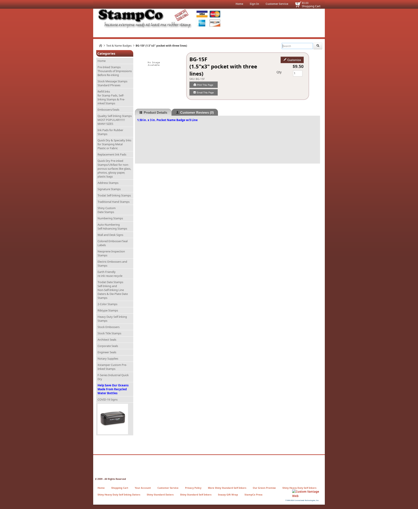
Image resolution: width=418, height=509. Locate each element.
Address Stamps (108, 183)
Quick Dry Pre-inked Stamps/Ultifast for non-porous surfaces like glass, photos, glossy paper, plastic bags (114, 168)
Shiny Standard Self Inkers (195, 494)
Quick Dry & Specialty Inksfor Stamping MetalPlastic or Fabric (114, 144)
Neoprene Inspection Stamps (111, 253)
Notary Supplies (108, 358)
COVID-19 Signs (108, 399)
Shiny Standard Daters (160, 494)
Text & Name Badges (119, 45)
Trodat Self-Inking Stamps (114, 195)
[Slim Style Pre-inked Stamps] (114, 419)
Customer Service (277, 4)
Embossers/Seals (108, 110)
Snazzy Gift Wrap (228, 494)
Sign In (254, 4)
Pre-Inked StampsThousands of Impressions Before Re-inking (115, 71)
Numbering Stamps (110, 218)
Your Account (143, 487)
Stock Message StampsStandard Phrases (112, 83)
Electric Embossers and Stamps (112, 263)
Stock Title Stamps (109, 333)
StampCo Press (253, 494)
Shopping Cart (311, 6)
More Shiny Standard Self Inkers (227, 487)
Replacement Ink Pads (112, 154)
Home (239, 4)
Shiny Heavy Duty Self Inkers (299, 487)
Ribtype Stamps (108, 310)
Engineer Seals (107, 352)
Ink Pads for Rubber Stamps (110, 132)
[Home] (100, 45)
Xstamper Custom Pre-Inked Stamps (112, 367)
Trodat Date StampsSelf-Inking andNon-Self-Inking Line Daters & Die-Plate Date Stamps (113, 290)
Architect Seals (107, 340)
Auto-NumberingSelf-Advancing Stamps (112, 226)
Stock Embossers (109, 327)
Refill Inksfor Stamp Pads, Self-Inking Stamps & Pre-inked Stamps (111, 97)
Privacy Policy (193, 487)
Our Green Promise (264, 487)
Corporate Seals (108, 346)
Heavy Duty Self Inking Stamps (112, 319)
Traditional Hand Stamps (114, 202)
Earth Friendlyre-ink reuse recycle (110, 274)
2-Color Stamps (107, 304)
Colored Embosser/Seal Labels (113, 243)
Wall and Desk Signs (110, 235)
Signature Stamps (109, 189)
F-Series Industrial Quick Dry (113, 377)
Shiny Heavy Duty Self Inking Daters (119, 494)
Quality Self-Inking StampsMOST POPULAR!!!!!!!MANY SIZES (115, 120)
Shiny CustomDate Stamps (107, 210)
